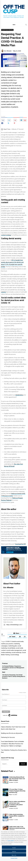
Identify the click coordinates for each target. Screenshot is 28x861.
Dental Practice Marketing (7, 29)
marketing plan (12, 646)
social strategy (14, 654)
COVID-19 (9, 641)
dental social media (18, 641)
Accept (14, 847)
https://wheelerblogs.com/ (14, 624)
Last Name (4, 705)
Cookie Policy (14, 858)
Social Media (11, 648)
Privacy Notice (10, 840)
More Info (14, 855)
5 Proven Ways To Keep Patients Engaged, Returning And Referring (17, 791)
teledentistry (19, 395)
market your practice (7, 643)
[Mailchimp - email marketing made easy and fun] (10, 716)
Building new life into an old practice (11, 733)
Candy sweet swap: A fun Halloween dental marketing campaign (17, 828)
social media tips (17, 652)
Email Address (5, 694)
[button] (14, 25)
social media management (14, 650)
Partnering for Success (8, 737)
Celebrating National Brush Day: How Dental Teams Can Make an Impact (17, 778)
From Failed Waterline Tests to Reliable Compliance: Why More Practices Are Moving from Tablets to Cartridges (12, 744)
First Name (4, 700)
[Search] (26, 25)
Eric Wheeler (8, 51)
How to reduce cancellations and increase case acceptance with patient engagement (17, 804)
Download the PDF (20, 544)
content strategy (6, 235)
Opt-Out (14, 851)
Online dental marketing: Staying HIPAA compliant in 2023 (16, 816)
